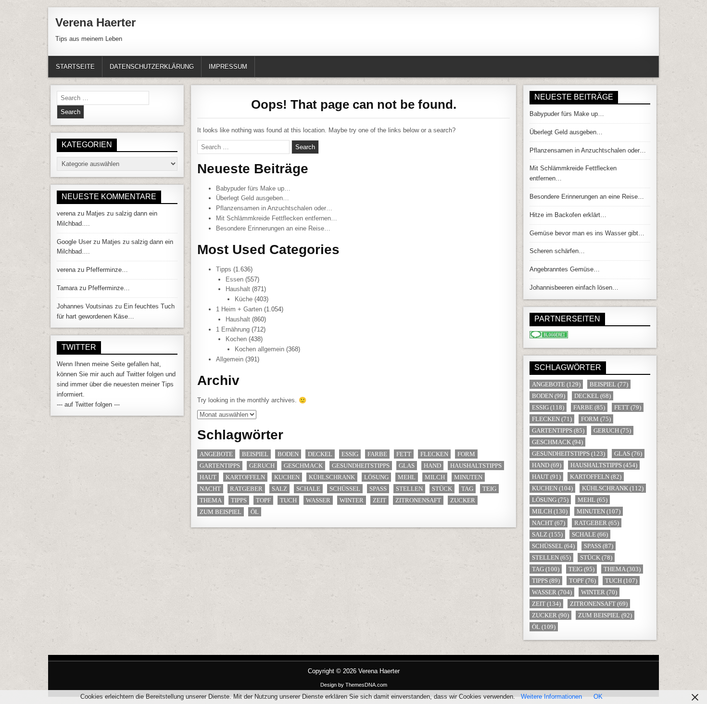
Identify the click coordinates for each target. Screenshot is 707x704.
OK (598, 696)
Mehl (407, 477)
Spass (378, 488)
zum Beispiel (220, 511)
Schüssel (344, 488)
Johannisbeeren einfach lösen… (574, 287)
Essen (234, 279)
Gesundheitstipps (361, 465)
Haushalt (238, 289)
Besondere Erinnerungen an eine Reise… (273, 228)
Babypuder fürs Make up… (253, 188)
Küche (243, 299)
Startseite (75, 66)
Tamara (67, 288)
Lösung (376, 477)
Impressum (228, 66)
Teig (489, 488)
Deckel (320, 454)
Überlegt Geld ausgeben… (252, 198)
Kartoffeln (245, 477)
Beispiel (255, 454)
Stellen (409, 488)
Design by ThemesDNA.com (353, 685)
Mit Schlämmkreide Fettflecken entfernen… (276, 218)
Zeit (379, 500)
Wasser (318, 500)
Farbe (377, 454)
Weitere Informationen (551, 696)
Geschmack (303, 465)
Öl (255, 511)
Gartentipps (220, 465)
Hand (432, 465)
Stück (442, 488)
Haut (208, 477)
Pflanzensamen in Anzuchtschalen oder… (274, 208)
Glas (407, 465)
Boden (288, 454)
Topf (263, 500)
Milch (435, 477)
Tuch (288, 500)
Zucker (462, 500)
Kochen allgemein (259, 349)
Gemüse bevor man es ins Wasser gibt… (587, 233)
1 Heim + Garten (239, 309)
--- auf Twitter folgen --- (88, 404)
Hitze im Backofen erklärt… (568, 214)
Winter (352, 500)
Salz (279, 488)
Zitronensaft (418, 500)
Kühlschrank (332, 477)
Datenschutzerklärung (152, 66)
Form (466, 454)
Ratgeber (246, 488)
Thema (211, 500)
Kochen (236, 339)
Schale (308, 488)
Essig (349, 454)
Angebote (216, 454)
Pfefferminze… (107, 269)
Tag (467, 488)
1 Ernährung (233, 329)
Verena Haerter (95, 22)
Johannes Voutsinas (85, 306)
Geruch (262, 465)
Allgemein (229, 359)
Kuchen (287, 477)
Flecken (434, 454)
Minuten (468, 477)
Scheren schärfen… (557, 251)
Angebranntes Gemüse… (565, 269)
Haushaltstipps (476, 465)
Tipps (223, 269)
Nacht (210, 488)
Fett (403, 454)
